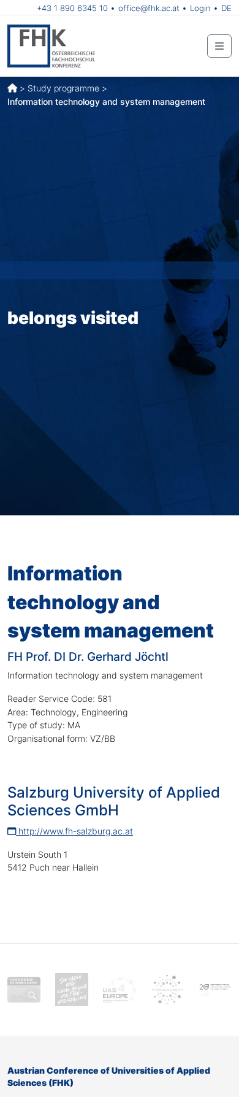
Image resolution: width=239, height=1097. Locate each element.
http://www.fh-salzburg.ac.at (74, 831)
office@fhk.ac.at (149, 8)
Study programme (63, 88)
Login (200, 8)
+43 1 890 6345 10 (72, 8)
